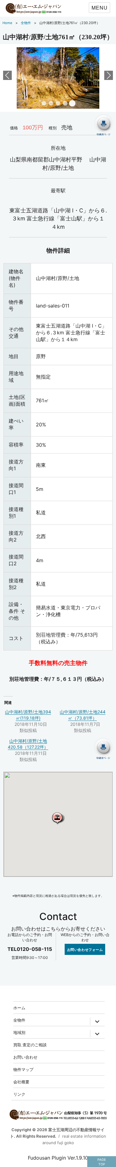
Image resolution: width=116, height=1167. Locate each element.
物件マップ (23, 1069)
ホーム (19, 1007)
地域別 (19, 1032)
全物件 (19, 1020)
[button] (58, 818)
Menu (99, 7)
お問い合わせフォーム (85, 949)
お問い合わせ (25, 1057)
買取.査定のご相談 (30, 1045)
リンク (19, 1094)
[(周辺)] (58, 77)
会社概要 (21, 1082)
